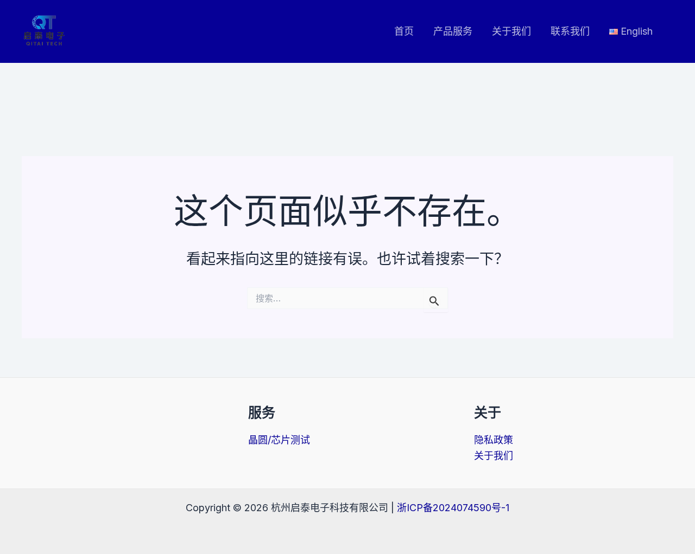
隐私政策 (493, 440)
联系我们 (570, 31)
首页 (404, 31)
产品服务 (452, 31)
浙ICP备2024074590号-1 (453, 507)
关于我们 (511, 31)
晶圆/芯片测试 (279, 440)
